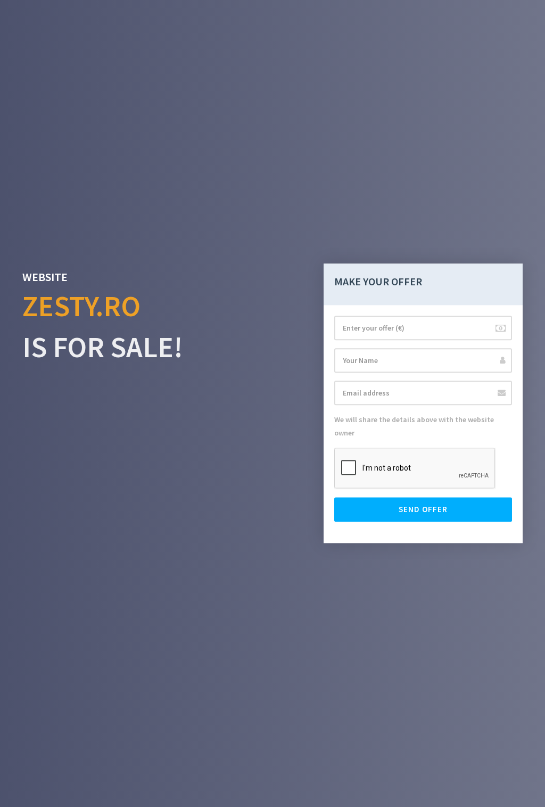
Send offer (423, 510)
